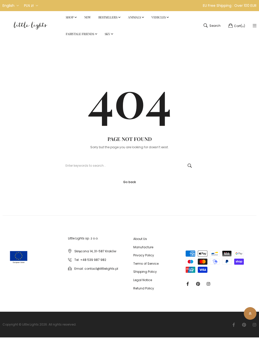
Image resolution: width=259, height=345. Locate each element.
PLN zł (29, 5)
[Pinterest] (198, 284)
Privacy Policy (143, 255)
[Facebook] (188, 284)
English (8, 5)
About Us (140, 239)
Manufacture (143, 247)
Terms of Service (146, 263)
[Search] (190, 165)
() (239, 26)
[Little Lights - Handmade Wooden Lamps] (8, 252)
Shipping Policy (145, 271)
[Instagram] (208, 284)
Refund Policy (143, 288)
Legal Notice (142, 280)
